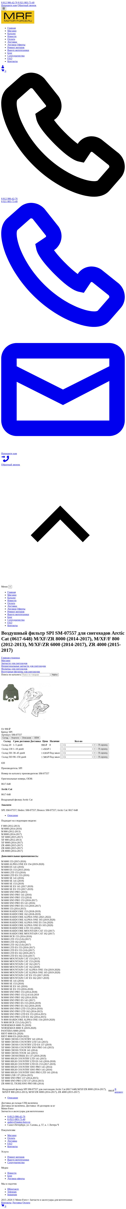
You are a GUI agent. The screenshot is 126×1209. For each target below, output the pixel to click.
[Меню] (3, 9)
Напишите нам (9, 5)
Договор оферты (16, 1178)
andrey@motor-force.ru (18, 1122)
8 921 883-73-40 (26, 2)
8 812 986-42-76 (9, 2)
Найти (54, 675)
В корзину (103, 745)
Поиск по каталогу (11, 674)
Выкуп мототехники (18, 1159)
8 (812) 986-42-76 (16, 1116)
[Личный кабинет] (2, 67)
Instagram (12, 1194)
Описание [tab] (26, 738)
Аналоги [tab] (15, 738)
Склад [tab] (5, 738)
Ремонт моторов (15, 1157)
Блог (9, 1175)
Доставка (12, 1141)
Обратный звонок (27, 5)
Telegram (11, 1191)
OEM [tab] (36, 738)
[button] (63, 525)
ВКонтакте (13, 1189)
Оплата (11, 1138)
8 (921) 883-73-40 (16, 1119)
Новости (11, 1173)
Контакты (12, 1146)
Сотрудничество (16, 1162)
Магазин (11, 1135)
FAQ (9, 1143)
